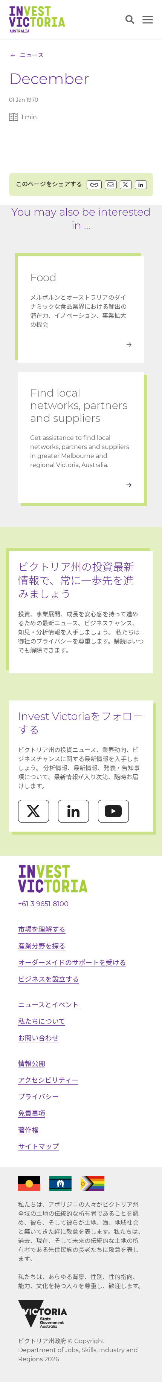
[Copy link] (94, 184)
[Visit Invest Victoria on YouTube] (113, 811)
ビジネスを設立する (48, 979)
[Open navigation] (147, 19)
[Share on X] (126, 184)
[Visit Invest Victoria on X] (33, 811)
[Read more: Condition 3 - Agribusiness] (81, 345)
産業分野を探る (42, 946)
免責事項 (31, 1113)
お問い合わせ (38, 1038)
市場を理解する (42, 929)
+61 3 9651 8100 (43, 904)
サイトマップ (38, 1147)
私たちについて (41, 1021)
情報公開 (31, 1064)
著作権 (28, 1130)
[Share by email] (111, 184)
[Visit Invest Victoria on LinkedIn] (73, 811)
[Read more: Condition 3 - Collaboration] (81, 485)
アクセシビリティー (48, 1080)
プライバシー (38, 1097)
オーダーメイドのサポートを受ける (72, 963)
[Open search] (129, 19)
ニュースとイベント (48, 1005)
